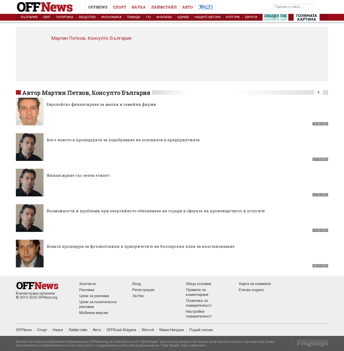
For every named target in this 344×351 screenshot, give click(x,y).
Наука (138, 7)
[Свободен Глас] (275, 18)
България (29, 17)
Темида (133, 17)
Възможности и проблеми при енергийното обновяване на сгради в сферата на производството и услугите (156, 210)
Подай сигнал (201, 330)
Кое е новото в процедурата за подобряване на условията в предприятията (123, 139)
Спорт (119, 7)
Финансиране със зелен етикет (78, 175)
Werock (148, 330)
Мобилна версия (93, 312)
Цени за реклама (94, 296)
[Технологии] (206, 8)
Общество (87, 17)
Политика (64, 17)
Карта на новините (255, 284)
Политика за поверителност (199, 303)
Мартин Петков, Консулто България (91, 38)
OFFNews (24, 330)
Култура (233, 17)
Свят (47, 17)
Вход (136, 284)
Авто (187, 7)
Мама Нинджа (171, 330)
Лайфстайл (164, 7)
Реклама (86, 290)
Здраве (183, 17)
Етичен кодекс (251, 290)
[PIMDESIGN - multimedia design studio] (310, 345)
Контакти (87, 284)
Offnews (98, 7)
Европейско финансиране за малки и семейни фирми (101, 104)
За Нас (138, 296)
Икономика (111, 17)
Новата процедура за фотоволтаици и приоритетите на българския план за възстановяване (141, 246)
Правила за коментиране (197, 292)
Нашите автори (207, 17)
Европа (251, 17)
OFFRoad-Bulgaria (121, 330)
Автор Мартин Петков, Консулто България (86, 92)
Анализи (164, 17)
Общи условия (198, 284)
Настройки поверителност (199, 314)
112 (148, 17)
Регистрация (143, 290)
